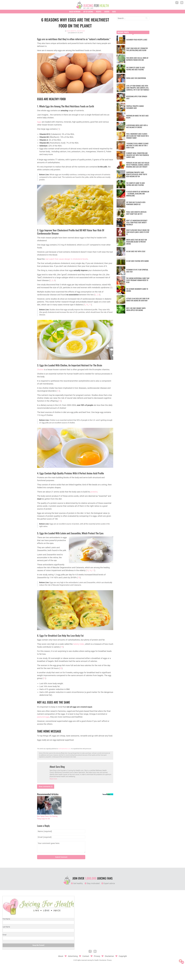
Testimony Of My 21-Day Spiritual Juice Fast (137, 270)
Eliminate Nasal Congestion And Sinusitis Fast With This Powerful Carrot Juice (137, 155)
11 (90, 304)
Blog (114, 11)
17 (93, 570)
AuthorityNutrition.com (64, 748)
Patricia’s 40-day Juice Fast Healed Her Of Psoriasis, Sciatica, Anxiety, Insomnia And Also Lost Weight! (137, 165)
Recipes (98, 11)
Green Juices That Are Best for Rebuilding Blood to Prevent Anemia (136, 242)
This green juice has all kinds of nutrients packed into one (137, 59)
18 (79, 577)
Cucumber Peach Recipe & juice (136, 39)
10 (87, 304)
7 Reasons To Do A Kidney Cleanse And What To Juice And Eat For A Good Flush (137, 145)
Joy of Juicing (88, 11)
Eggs (39, 122)
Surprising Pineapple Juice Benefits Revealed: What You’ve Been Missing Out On (136, 174)
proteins (94, 492)
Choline (40, 369)
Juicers (106, 11)
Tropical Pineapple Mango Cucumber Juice (135, 107)
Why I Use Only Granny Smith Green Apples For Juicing (136, 309)
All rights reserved (81, 960)
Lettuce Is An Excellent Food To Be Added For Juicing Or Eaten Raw (137, 299)
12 (58, 391)
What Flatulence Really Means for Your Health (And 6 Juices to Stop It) (137, 232)
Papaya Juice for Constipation (136, 78)
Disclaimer (109, 956)
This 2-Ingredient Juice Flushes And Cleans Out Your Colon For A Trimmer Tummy (137, 136)
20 (61, 668)
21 (44, 678)
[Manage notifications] (180, 960)
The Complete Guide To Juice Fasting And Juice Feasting (135, 68)
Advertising (73, 956)
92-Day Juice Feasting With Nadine (137, 261)
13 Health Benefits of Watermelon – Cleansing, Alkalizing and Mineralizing (137, 193)
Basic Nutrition (74, 11)
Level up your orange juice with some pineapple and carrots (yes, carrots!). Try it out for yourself (137, 88)
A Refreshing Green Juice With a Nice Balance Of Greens (137, 126)
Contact (85, 956)
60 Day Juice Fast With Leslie (135, 251)
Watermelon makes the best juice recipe (137, 116)
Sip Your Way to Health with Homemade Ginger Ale (135, 203)
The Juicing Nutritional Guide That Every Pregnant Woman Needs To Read (137, 280)
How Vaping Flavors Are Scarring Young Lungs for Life (47, 817)
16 (90, 570)
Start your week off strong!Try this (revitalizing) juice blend (137, 49)
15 (87, 570)
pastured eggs (43, 717)
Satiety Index (78, 644)
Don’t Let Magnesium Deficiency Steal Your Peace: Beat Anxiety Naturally (136, 222)
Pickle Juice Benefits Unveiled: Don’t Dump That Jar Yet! (136, 213)
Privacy (97, 956)
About (60, 956)
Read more (53, 779)
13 (60, 401)
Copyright (123, 956)
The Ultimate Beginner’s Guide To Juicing (137, 290)
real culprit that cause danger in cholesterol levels (66, 259)
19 (62, 647)
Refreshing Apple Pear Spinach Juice (136, 97)
